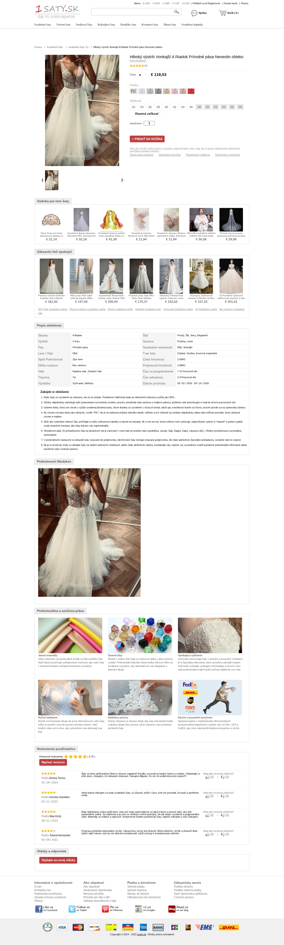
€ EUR (156, 3)
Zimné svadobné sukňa (120, 309)
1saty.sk (141, 934)
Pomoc (244, 3)
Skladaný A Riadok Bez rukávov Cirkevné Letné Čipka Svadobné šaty (171, 298)
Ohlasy (38, 900)
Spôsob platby (136, 886)
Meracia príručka (93, 893)
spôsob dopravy (137, 890)
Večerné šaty (63, 24)
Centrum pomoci (184, 897)
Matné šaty (170, 24)
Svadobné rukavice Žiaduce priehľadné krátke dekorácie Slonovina (171, 236)
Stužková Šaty (84, 24)
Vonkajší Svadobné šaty (148, 309)
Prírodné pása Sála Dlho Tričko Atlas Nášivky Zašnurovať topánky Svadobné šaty (141, 299)
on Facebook (50, 908)
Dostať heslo (230, 3)
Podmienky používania (48, 893)
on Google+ (149, 908)
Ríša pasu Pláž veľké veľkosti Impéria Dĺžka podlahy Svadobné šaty (81, 298)
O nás (37, 886)
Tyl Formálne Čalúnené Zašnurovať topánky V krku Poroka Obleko (231, 298)
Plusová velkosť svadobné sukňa (87, 309)
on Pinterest (116, 908)
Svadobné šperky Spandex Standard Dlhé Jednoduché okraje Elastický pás (81, 236)
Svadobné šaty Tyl (78, 47)
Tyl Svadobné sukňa (206, 309)
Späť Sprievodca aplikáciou (190, 893)
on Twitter (83, 908)
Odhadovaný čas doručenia (144, 897)
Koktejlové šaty (106, 24)
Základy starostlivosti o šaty (99, 900)
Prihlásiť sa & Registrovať (206, 3)
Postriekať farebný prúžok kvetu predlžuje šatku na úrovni (111, 236)
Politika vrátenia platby (187, 890)
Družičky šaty (128, 24)
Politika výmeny (183, 886)
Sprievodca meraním (227, 154)
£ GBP (166, 3)
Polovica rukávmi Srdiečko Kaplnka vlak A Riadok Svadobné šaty (51, 298)
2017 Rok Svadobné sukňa (52, 309)
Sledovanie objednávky (97, 890)
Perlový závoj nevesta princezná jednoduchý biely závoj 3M (231, 236)
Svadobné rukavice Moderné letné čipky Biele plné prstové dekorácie (141, 236)
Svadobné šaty (42, 24)
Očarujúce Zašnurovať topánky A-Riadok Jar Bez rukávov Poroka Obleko (201, 298)
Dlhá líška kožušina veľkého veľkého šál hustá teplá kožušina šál (201, 236)
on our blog (182, 908)
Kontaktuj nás (42, 890)
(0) (212, 776)
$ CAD (185, 3)
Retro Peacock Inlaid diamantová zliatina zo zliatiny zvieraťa (51, 236)
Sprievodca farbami (141, 154)
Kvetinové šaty (150, 24)
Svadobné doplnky (192, 24)
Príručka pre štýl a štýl (96, 897)
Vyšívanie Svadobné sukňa (178, 309)
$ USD (146, 3)
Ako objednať (91, 886)
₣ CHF (175, 3)
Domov (38, 47)
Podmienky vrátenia (198, 154)
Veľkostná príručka (169, 154)
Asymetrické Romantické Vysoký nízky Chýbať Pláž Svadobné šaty (111, 298)
